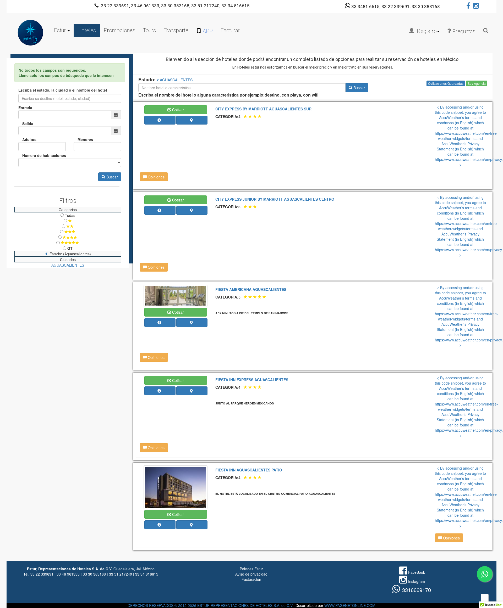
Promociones (119, 30)
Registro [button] (425, 31)
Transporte (176, 30)
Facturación (251, 579)
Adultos (29, 139)
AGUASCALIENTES (67, 265)
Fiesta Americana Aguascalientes (250, 289)
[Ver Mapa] (192, 120)
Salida (27, 123)
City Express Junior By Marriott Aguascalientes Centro (274, 199)
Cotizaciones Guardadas (445, 83)
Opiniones (156, 176)
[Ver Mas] (160, 120)
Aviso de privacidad (251, 574)
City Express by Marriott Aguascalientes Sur (263, 108)
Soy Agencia (477, 83)
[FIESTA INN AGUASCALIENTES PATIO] (175, 486)
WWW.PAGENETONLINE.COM (349, 605)
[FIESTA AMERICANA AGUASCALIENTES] (175, 295)
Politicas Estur (251, 568)
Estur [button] (60, 30)
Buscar (111, 176)
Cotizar (177, 109)
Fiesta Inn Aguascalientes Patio (248, 469)
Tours (149, 30)
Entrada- (26, 107)
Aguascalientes (176, 79)
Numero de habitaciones (44, 155)
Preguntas (463, 31)
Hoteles (87, 30)
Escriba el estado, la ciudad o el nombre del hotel (62, 90)
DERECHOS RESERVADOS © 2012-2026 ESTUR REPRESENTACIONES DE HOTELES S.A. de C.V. (210, 605)
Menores (85, 139)
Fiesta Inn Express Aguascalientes (251, 379)
